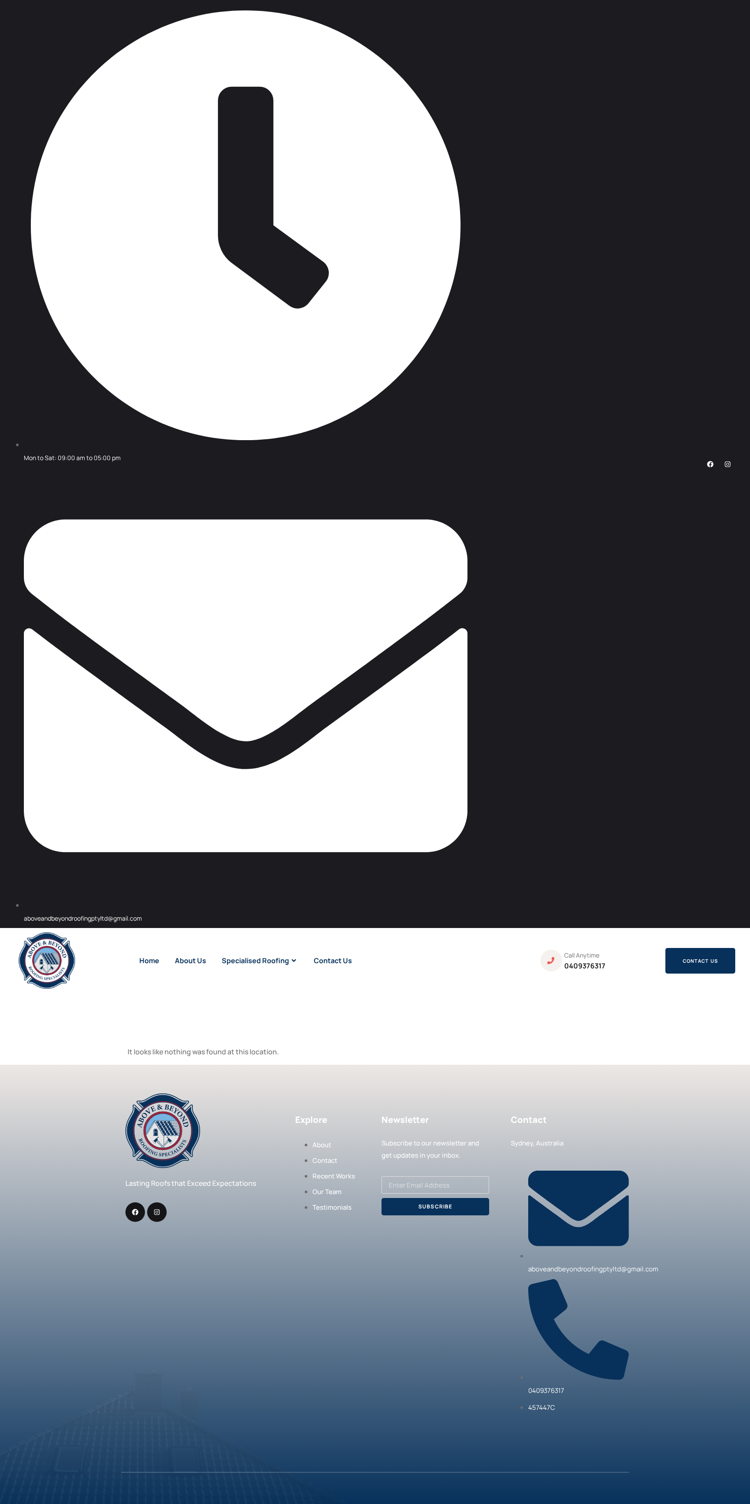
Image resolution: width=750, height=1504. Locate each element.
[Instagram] (727, 464)
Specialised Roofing (255, 960)
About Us (190, 960)
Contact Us (333, 960)
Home (149, 960)
